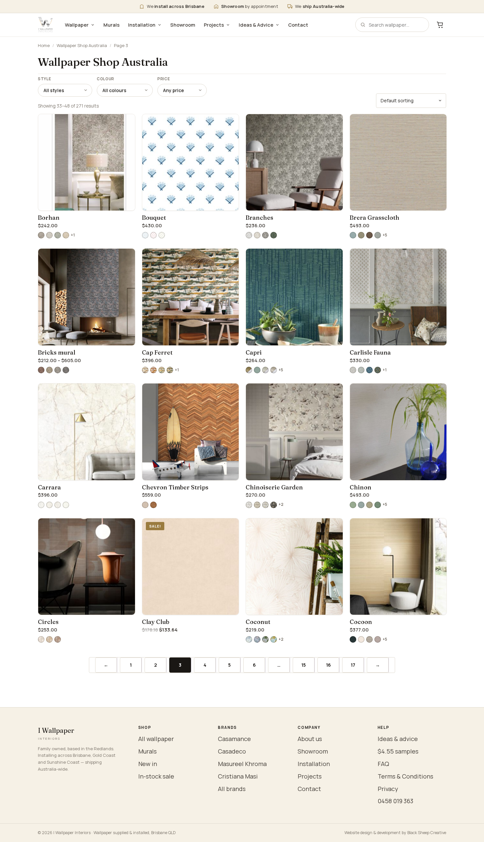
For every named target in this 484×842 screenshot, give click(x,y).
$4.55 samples (398, 751)
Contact (298, 25)
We (175, 6)
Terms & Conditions (405, 776)
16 (328, 665)
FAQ (383, 764)
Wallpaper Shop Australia (82, 45)
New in (147, 764)
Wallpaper (77, 25)
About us (310, 739)
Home (44, 45)
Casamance (234, 739)
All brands (232, 789)
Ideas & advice (398, 739)
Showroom (182, 25)
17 (353, 665)
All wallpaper (156, 739)
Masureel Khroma (242, 764)
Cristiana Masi (238, 776)
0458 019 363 (395, 801)
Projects (214, 25)
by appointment (249, 6)
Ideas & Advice (256, 25)
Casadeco (232, 751)
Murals (111, 25)
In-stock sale (156, 776)
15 (303, 665)
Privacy (388, 789)
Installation (141, 25)
